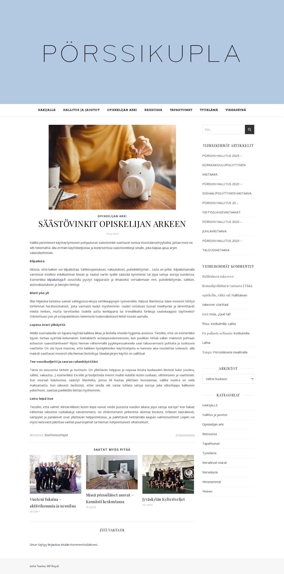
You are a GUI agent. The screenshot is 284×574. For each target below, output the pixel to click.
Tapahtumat (181, 110)
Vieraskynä (236, 110)
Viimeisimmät (211, 482)
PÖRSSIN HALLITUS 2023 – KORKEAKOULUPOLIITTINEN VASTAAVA (224, 164)
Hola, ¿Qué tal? (220, 314)
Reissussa (153, 110)
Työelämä (209, 110)
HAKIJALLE (210, 405)
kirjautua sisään (59, 544)
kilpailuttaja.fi (57, 279)
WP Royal (53, 566)
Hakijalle (47, 110)
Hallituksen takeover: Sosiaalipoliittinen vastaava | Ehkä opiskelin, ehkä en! (227, 286)
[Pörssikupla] (142, 49)
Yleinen (207, 491)
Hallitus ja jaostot (81, 110)
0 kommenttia (185, 435)
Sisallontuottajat (56, 435)
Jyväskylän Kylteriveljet (163, 499)
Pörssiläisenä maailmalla (230, 352)
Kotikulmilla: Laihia (223, 324)
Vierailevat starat (214, 462)
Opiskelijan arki (122, 110)
